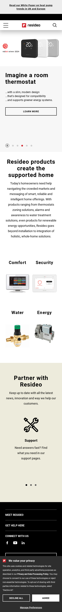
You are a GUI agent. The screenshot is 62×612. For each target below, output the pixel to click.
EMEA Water (17, 329)
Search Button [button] (55, 25)
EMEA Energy (44, 326)
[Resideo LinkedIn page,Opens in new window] (23, 542)
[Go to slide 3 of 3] (36, 485)
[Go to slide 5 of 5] (31, 146)
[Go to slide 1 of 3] (26, 485)
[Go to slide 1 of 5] (13, 146)
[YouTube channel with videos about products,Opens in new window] (15, 542)
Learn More (31, 111)
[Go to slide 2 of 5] (18, 146)
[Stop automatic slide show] (7, 145)
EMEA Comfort (17, 276)
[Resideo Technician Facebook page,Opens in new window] (7, 542)
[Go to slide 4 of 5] (27, 146)
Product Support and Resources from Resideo (31, 449)
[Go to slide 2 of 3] (31, 485)
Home (31, 25)
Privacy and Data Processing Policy (32, 574)
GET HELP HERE (19, 525)
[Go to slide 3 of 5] (22, 146)
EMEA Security (44, 276)
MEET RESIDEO (19, 514)
